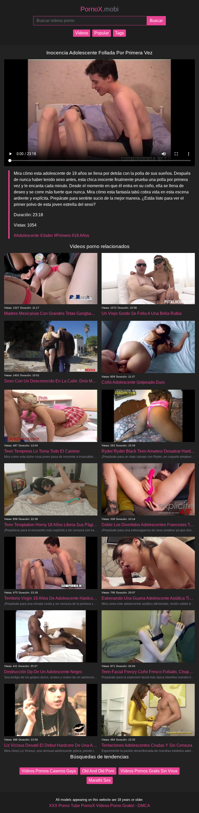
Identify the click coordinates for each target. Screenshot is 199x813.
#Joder (46, 235)
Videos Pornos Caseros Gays (49, 771)
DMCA (144, 805)
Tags (119, 33)
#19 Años (80, 235)
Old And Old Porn (98, 771)
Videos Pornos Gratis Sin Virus (148, 771)
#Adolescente (26, 235)
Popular (101, 33)
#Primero (62, 235)
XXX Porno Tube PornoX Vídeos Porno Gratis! (91, 805)
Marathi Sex (100, 780)
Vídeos (81, 33)
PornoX (99, 9)
